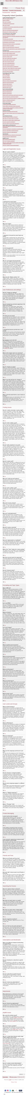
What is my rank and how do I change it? (11, 47)
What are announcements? (8, 82)
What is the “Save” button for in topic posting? (12, 68)
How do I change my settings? (9, 34)
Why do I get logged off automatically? (10, 30)
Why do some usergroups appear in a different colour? (14, 98)
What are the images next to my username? (11, 44)
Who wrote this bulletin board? (9, 139)
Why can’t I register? (7, 22)
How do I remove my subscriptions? (10, 132)
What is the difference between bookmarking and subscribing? (13, 127)
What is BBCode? (6, 74)
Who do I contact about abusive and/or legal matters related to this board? (13, 143)
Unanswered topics (6, 12)
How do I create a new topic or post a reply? (11, 51)
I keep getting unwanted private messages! (11, 106)
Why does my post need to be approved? (11, 69)
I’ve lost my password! (7, 28)
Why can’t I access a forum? (8, 61)
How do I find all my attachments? (9, 136)
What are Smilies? (6, 77)
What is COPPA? (6, 20)
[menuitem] (6, 8)
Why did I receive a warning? (8, 64)
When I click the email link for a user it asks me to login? (14, 48)
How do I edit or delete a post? (9, 53)
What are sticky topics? (7, 84)
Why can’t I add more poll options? (10, 58)
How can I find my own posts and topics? (11, 123)
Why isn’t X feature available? (9, 141)
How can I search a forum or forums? (10, 116)
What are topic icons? (7, 87)
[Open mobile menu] (2, 3)
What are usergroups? (7, 93)
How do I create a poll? (7, 56)
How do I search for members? (9, 121)
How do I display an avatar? (8, 45)
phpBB (5, 348)
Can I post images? (7, 79)
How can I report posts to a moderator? (10, 66)
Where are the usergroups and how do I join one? (13, 95)
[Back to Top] (25, 1095)
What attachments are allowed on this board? (12, 135)
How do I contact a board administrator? (11, 145)
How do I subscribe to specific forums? (10, 130)
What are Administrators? (8, 90)
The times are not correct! (8, 39)
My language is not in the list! (8, 42)
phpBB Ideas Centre (17, 1029)
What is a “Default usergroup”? (9, 100)
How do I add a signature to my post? (10, 55)
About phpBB (13, 1021)
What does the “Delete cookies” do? (10, 31)
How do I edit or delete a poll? (9, 59)
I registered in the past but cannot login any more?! (13, 27)
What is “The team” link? (8, 101)
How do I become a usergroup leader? (10, 96)
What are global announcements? (10, 80)
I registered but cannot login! (8, 23)
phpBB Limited (17, 1017)
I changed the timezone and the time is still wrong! (13, 40)
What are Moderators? (7, 91)
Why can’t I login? (6, 25)
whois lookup (5, 1043)
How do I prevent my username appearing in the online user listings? (14, 37)
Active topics (13, 12)
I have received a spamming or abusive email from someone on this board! (13, 108)
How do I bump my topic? (8, 71)
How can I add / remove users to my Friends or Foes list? (13, 114)
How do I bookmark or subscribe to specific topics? (13, 129)
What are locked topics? (7, 85)
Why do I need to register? (8, 18)
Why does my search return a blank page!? (11, 120)
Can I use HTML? (6, 75)
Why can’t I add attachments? (9, 63)
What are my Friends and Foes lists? (10, 111)
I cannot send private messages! (9, 104)
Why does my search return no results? (11, 118)
